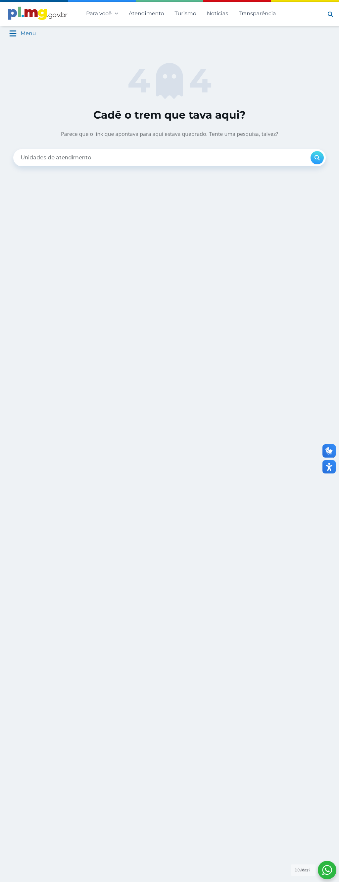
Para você (99, 14)
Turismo (185, 14)
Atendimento (146, 14)
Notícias (217, 14)
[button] (330, 14)
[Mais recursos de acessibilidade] (329, 466)
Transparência (257, 14)
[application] (115, 14)
